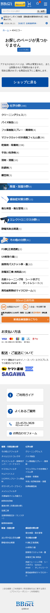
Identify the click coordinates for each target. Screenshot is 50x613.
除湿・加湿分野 (8, 528)
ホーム (6, 30)
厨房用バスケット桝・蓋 (16, 264)
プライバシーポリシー (20, 591)
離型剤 (6, 175)
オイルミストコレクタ (10, 456)
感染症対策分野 (32, 528)
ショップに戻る (24, 49)
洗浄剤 (10, 501)
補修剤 (10, 523)
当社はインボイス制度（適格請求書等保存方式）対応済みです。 (25, 18)
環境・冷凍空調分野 (9, 446)
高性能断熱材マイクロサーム (18, 291)
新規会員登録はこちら (26, 319)
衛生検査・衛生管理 (14, 208)
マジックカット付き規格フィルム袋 (22, 137)
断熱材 (4, 501)
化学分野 (29, 446)
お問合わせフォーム (25, 433)
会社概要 (7, 588)
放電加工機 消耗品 (13, 272)
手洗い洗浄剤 (10, 153)
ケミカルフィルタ (8, 469)
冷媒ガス (18, 496)
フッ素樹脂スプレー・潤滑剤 (18, 130)
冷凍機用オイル (8, 496)
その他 (4, 451)
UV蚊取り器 (9, 257)
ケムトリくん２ (8, 473)
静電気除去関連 (11, 229)
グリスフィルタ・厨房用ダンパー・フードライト (12, 463)
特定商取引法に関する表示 (35, 588)
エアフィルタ (12, 451)
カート (29, 6)
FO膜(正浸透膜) (11, 249)
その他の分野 (31, 537)
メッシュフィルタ (8, 491)
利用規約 (35, 591)
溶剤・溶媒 (9, 160)
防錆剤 (6, 168)
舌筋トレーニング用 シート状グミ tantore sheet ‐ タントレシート (22, 281)
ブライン (18, 486)
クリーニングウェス (13, 115)
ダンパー (11, 486)
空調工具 (5, 510)
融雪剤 (4, 523)
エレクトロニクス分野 (10, 537)
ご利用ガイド (25, 395)
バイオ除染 (9, 122)
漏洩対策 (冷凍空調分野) (11, 505)
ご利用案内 (17, 588)
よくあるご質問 (25, 411)
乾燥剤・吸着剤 (12, 145)
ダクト (4, 486)
